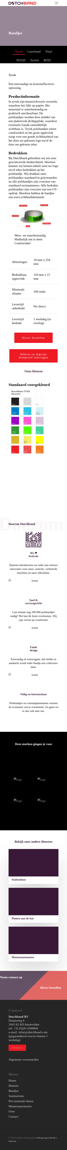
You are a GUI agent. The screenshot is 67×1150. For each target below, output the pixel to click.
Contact (13, 1116)
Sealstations (16, 1096)
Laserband (34, 51)
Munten (13, 1085)
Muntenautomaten (20, 1106)
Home (12, 1080)
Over (12, 1111)
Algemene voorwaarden (24, 1059)
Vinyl (48, 51)
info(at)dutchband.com (33, 1032)
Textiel (34, 60)
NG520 (20, 60)
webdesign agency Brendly (46, 1138)
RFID (47, 60)
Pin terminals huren (21, 1101)
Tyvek (19, 51)
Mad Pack (12, 1141)
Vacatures (17, 1048)
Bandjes (14, 1090)
